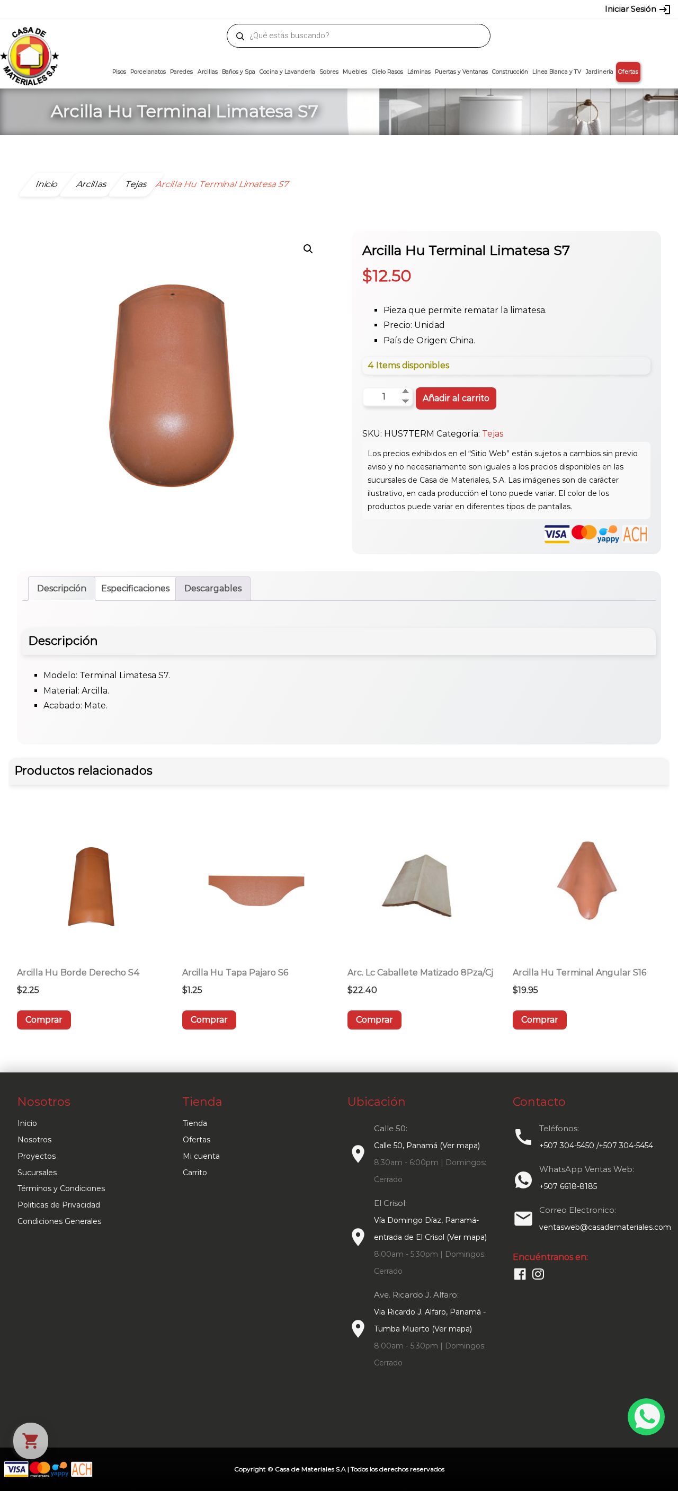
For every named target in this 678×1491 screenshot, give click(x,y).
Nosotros (34, 1139)
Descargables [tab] (213, 588)
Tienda (195, 1123)
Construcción (510, 71)
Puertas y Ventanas (461, 71)
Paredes (181, 71)
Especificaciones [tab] (135, 588)
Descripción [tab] (61, 588)
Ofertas (628, 71)
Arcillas (208, 71)
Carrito (195, 1172)
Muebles (355, 71)
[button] (308, 249)
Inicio (27, 1123)
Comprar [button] (44, 1020)
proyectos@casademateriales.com (227, 9)
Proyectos (36, 1156)
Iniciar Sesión (638, 9)
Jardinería (599, 71)
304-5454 (361, 9)
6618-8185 (398, 9)
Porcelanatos (148, 71)
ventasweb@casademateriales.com (101, 9)
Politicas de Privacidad (58, 1205)
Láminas (419, 71)
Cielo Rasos (387, 71)
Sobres (328, 71)
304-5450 (324, 9)
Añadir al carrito (456, 398)
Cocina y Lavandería (287, 71)
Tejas (492, 434)
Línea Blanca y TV (556, 71)
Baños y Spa (238, 71)
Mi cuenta (201, 1156)
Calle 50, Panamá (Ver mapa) (427, 1145)
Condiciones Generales (59, 1221)
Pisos (119, 71)
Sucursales (37, 1172)
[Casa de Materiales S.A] (26, 40)
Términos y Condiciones (61, 1188)
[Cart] (30, 1441)
